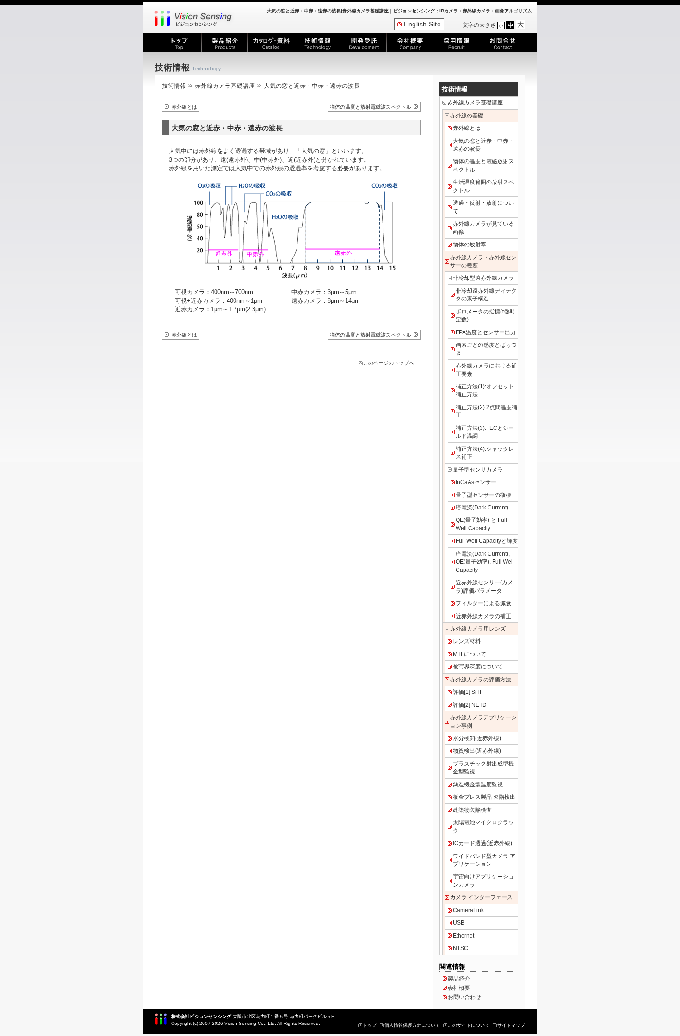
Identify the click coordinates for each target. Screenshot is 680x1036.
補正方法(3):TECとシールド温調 (485, 432)
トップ (370, 1025)
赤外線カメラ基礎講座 (225, 85)
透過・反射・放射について (483, 207)
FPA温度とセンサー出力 (486, 332)
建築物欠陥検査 (472, 810)
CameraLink (468, 910)
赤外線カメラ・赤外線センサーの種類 (483, 261)
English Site (422, 24)
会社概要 (459, 988)
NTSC (460, 948)
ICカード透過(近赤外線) (482, 843)
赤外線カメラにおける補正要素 (486, 369)
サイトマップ (511, 1025)
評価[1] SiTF (468, 692)
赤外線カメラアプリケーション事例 (483, 721)
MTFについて (469, 654)
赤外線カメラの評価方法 (480, 679)
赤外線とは (184, 107)
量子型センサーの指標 (483, 495)
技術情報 (174, 85)
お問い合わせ (464, 997)
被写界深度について (478, 666)
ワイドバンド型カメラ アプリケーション (484, 860)
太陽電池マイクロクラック (483, 826)
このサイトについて (468, 1025)
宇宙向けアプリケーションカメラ (483, 880)
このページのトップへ (388, 363)
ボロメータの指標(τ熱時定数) (485, 315)
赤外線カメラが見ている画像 (483, 228)
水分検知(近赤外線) (477, 738)
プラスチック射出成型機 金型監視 (483, 767)
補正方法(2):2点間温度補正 (486, 411)
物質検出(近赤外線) (477, 751)
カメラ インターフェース (481, 897)
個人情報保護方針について (412, 1025)
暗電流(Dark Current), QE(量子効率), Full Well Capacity (485, 562)
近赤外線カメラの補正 (483, 616)
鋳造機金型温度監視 (478, 784)
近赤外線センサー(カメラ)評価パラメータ (484, 586)
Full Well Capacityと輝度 (487, 541)
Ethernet (463, 935)
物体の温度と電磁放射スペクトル (483, 165)
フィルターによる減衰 (483, 603)
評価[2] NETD (470, 705)
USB (458, 923)
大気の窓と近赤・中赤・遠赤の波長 (483, 145)
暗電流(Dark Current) (482, 507)
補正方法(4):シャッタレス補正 (485, 453)
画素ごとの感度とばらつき (486, 349)
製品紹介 (459, 978)
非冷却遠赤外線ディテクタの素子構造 (486, 295)
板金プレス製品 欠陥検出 (484, 797)
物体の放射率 (469, 244)
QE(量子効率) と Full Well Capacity (481, 524)
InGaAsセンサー (476, 482)
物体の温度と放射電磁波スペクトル (370, 107)
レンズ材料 (467, 641)
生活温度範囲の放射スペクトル (483, 186)
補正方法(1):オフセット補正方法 (485, 390)
